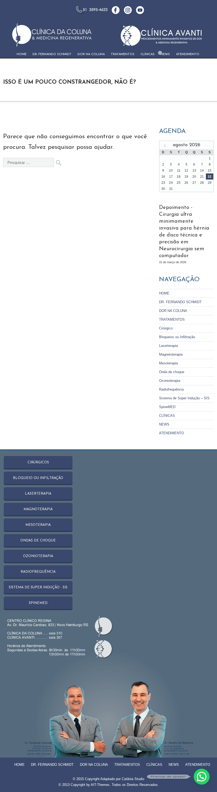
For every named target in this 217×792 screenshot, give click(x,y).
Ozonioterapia (169, 381)
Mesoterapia (168, 363)
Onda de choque (171, 372)
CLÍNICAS (148, 54)
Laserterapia (168, 346)
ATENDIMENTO (187, 54)
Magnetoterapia (171, 354)
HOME (21, 54)
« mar (165, 146)
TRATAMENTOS (122, 54)
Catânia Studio (133, 779)
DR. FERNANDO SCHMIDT (52, 54)
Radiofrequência (171, 389)
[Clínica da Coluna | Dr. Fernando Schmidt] (51, 37)
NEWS (165, 54)
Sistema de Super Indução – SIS (184, 398)
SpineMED (167, 407)
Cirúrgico (166, 328)
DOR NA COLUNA (91, 54)
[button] (202, 777)
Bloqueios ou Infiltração (177, 337)
